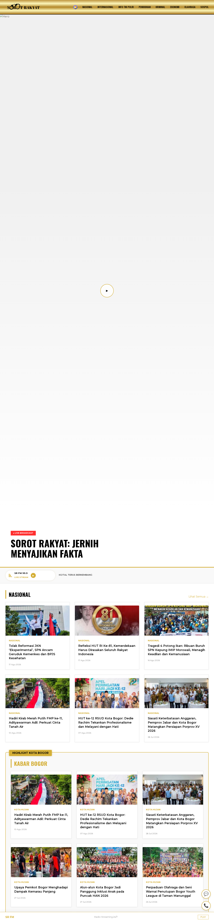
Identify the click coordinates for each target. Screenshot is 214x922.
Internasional (105, 7)
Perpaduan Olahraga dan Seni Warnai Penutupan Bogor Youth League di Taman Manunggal (170, 891)
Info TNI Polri (126, 7)
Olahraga (189, 7)
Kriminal (160, 7)
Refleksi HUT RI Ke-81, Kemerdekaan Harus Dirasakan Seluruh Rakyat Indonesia (106, 650)
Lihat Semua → (199, 596)
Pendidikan (145, 7)
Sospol (204, 7)
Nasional (87, 7)
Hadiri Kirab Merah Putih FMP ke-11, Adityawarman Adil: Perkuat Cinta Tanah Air (36, 722)
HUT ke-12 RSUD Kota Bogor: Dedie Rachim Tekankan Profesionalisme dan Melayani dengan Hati (105, 722)
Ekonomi (174, 7)
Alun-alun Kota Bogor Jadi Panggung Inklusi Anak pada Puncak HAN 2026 (102, 891)
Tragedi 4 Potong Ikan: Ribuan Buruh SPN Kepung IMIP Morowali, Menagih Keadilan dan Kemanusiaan (176, 650)
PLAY (203, 917)
